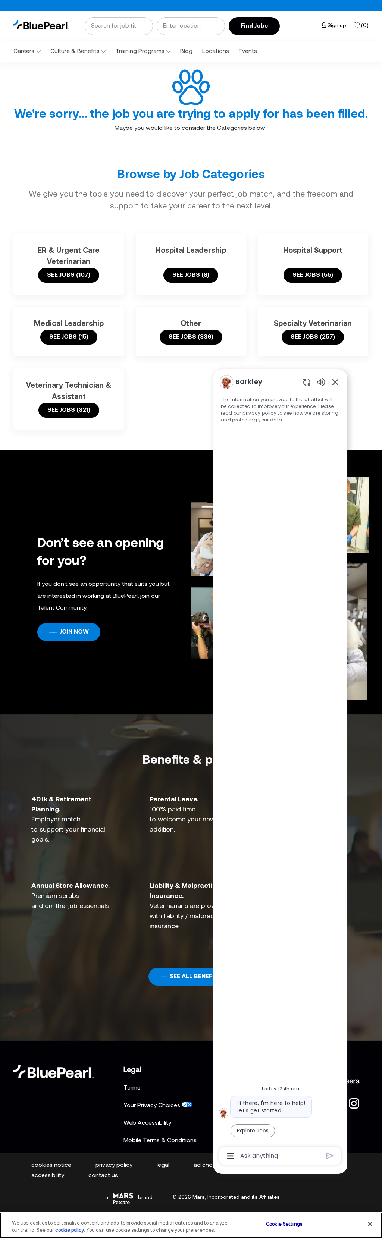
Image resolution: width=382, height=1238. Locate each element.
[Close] (370, 1224)
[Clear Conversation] (306, 382)
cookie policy (69, 1230)
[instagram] (354, 1102)
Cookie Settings (284, 1224)
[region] (280, 768)
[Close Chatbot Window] (335, 382)
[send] (330, 1155)
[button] (254, 26)
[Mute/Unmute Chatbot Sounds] (321, 381)
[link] (41, 24)
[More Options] (230, 1155)
